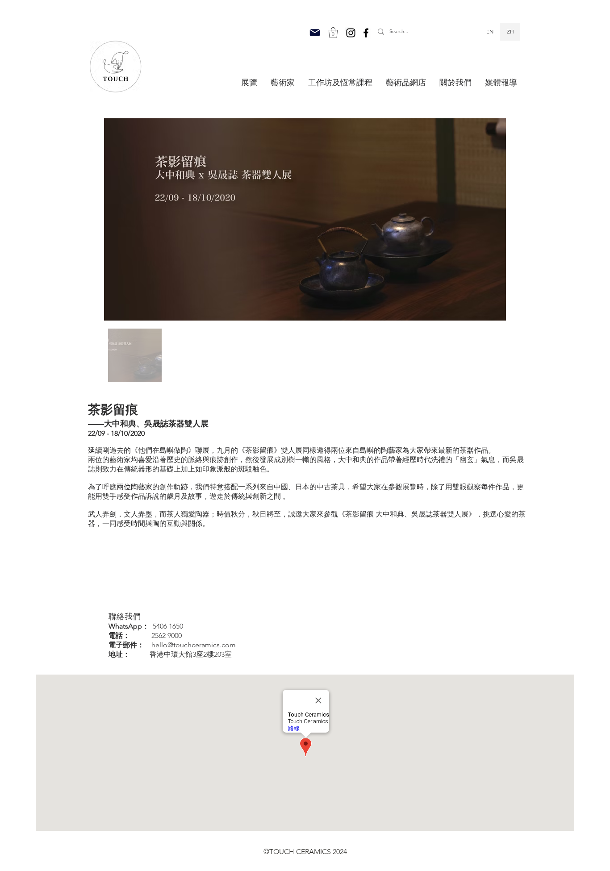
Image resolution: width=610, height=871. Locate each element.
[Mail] (315, 32)
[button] (333, 32)
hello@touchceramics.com (193, 645)
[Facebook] (366, 33)
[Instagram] (351, 33)
